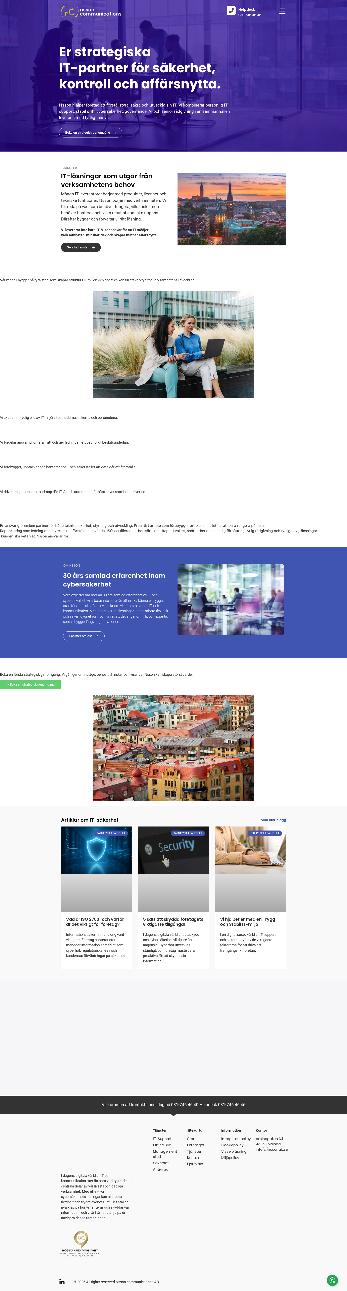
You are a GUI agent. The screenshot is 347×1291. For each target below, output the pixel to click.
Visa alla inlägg (273, 820)
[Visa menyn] (282, 11)
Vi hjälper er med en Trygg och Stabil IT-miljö (247, 921)
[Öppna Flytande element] (332, 1280)
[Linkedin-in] (62, 1282)
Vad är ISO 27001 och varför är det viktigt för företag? (95, 921)
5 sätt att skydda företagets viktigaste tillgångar (173, 921)
